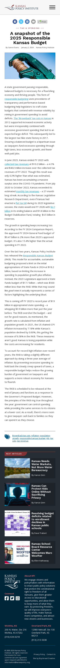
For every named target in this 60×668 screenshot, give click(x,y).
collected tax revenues (17, 164)
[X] (21, 21)
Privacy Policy (39, 654)
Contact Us (51, 654)
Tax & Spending (30, 28)
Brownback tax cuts (21, 435)
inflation (35, 435)
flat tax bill (21, 203)
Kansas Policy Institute (45, 47)
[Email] (33, 21)
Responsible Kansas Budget (38, 255)
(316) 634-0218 (12, 636)
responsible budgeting (16, 98)
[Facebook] (15, 21)
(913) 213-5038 (39, 639)
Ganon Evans (13, 47)
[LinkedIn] (27, 21)
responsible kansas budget (32, 438)
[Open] (52, 7)
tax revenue (22, 441)
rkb (47, 438)
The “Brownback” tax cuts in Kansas (32, 118)
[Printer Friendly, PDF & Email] (42, 21)
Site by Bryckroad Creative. (44, 658)
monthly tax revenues (27, 191)
